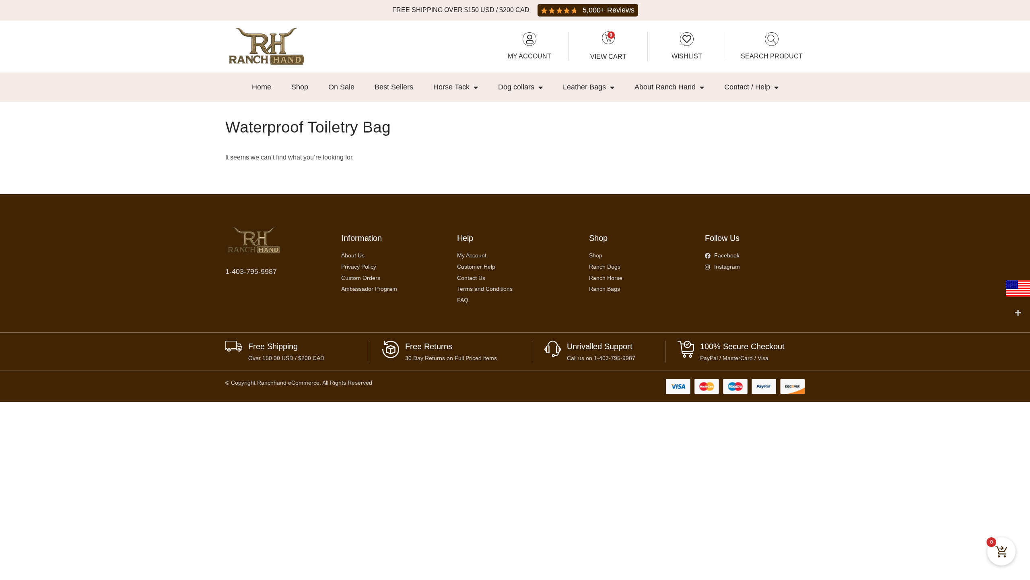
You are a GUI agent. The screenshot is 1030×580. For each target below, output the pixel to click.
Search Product (772, 56)
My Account (529, 56)
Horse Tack (451, 87)
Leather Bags (584, 87)
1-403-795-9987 (251, 271)
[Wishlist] (687, 39)
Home (261, 87)
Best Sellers (394, 87)
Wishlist (687, 56)
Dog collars (516, 87)
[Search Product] (772, 39)
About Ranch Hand (665, 87)
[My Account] (529, 39)
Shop (299, 87)
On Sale (341, 87)
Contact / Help (747, 87)
